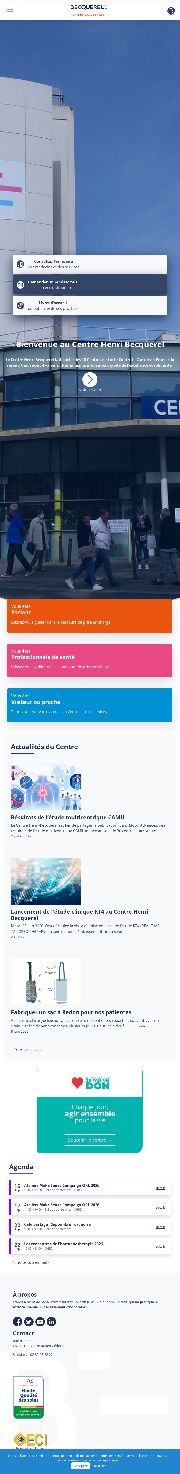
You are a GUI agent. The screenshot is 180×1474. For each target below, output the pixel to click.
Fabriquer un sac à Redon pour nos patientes (71, 1012)
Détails (160, 1188)
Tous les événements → (33, 1262)
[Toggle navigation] (10, 11)
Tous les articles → (30, 1049)
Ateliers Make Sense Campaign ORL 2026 (61, 1185)
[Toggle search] (171, 11)
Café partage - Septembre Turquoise (57, 1224)
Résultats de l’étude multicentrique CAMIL (68, 817)
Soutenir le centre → (90, 1140)
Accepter (81, 1466)
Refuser (100, 1466)
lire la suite (148, 831)
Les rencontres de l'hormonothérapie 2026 (63, 1243)
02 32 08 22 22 (41, 1354)
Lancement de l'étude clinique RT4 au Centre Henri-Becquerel (80, 915)
